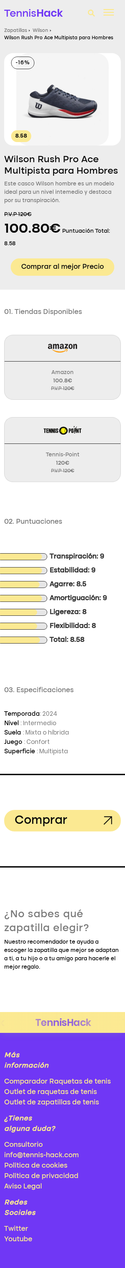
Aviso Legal (23, 1186)
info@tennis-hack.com (41, 1155)
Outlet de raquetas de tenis (50, 1092)
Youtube (18, 1239)
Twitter (16, 1229)
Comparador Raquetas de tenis (57, 1081)
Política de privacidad (41, 1176)
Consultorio (23, 1145)
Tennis (33, 13)
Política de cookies (35, 1165)
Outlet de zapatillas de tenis (51, 1102)
